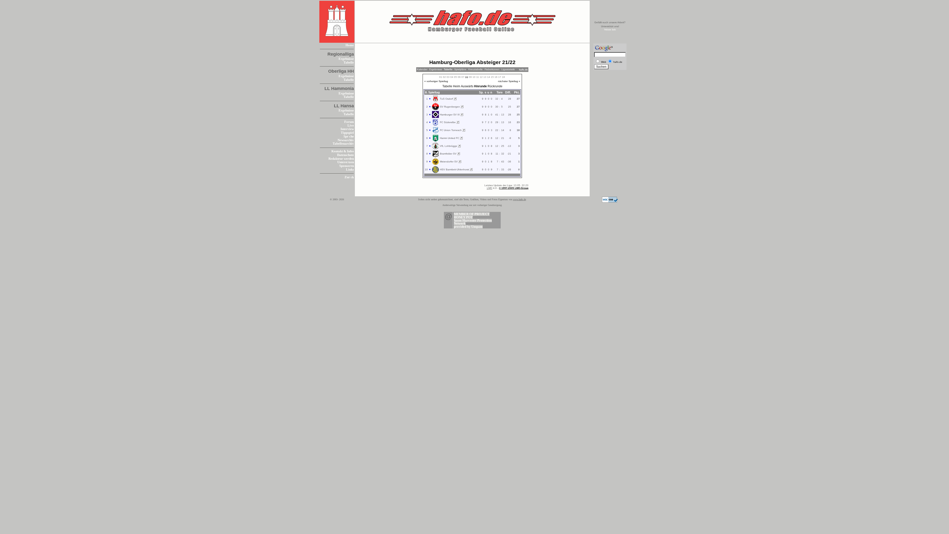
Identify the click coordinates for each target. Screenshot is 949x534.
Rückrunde (495, 86)
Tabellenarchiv (343, 143)
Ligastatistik (508, 69)
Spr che (349, 136)
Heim (456, 86)
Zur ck (349, 177)
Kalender (422, 69)
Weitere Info (610, 29)
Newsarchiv (346, 140)
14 (488, 77)
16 (496, 77)
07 (462, 77)
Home (349, 45)
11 (477, 77)
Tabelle (349, 62)
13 (484, 77)
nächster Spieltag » (509, 81)
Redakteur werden (341, 158)
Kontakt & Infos (342, 151)
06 (459, 77)
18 (503, 77)
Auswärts (467, 86)
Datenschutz (345, 155)
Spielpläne (460, 69)
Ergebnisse (346, 59)
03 (448, 77)
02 (444, 77)
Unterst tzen (345, 162)
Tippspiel (347, 132)
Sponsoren (346, 166)
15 (492, 77)
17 (499, 77)
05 (455, 77)
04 (451, 77)
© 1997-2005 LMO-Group (513, 188)
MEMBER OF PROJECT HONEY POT (472, 215)
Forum (349, 122)
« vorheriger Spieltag (436, 81)
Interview (347, 129)
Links (350, 169)
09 (470, 77)
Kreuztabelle (475, 69)
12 (481, 77)
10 (474, 77)
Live (350, 125)
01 (440, 77)
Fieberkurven (492, 69)
